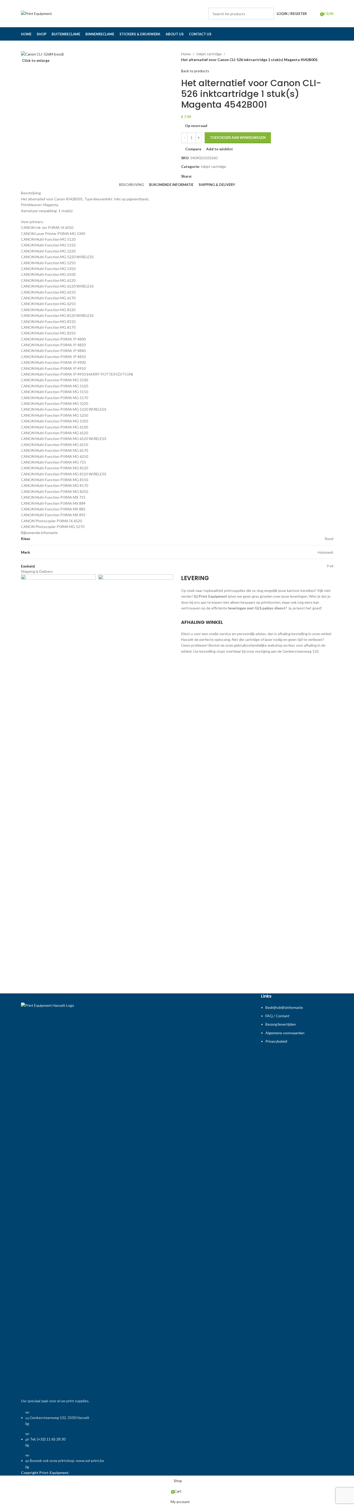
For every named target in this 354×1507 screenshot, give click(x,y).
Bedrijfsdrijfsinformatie (284, 1007)
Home (186, 54)
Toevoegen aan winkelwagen (238, 137)
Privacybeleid (276, 1041)
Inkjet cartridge (209, 54)
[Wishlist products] (314, 13)
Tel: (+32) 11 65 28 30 (48, 1439)
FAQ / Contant (277, 1016)
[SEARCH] (268, 14)
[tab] (131, 184)
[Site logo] (36, 13)
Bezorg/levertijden (280, 1024)
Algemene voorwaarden (284, 1033)
